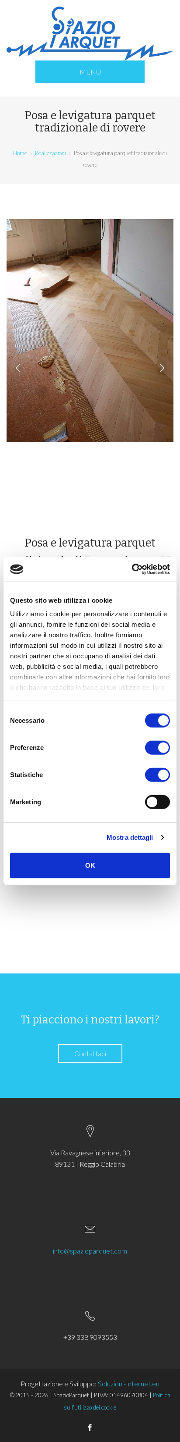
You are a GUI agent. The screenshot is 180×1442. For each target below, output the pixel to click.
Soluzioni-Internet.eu (128, 1383)
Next (158, 368)
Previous (21, 368)
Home (20, 152)
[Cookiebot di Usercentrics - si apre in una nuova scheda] (131, 569)
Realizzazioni (50, 152)
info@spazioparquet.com (90, 1251)
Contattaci (90, 1053)
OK (90, 865)
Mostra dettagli (130, 837)
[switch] (157, 747)
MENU (90, 71)
